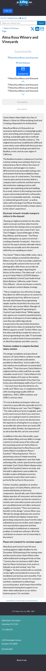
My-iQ (23, 18)
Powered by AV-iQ (32, 600)
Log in (7, 11)
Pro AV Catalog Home (9, 18)
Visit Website (24, 63)
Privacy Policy (21, 600)
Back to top (22, 660)
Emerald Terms (11, 600)
